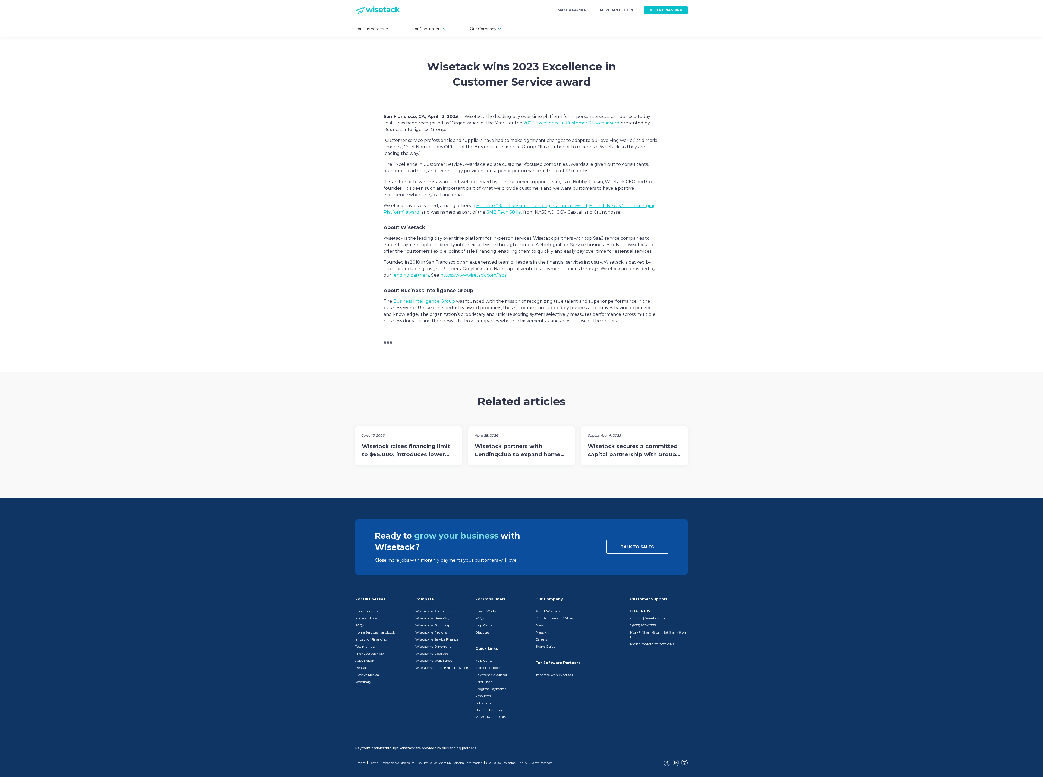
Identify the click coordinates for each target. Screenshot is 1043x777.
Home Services (366, 611)
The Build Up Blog (489, 710)
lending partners (410, 275)
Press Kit (542, 632)
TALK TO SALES (637, 546)
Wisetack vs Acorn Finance (436, 611)
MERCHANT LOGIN (490, 717)
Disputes (482, 632)
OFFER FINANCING (665, 10)
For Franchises (366, 618)
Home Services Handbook (375, 632)
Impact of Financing (371, 639)
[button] (371, 28)
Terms (373, 763)
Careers (541, 639)
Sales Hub (483, 703)
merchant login (616, 10)
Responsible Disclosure (398, 763)
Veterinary (363, 682)
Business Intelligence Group (424, 301)
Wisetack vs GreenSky (432, 618)
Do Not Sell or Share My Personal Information (450, 763)
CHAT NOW (640, 611)
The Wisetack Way (369, 653)
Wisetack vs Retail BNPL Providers (442, 668)
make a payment (573, 10)
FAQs (359, 625)
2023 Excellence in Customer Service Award (571, 123)
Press (539, 625)
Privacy (360, 763)
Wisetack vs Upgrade (431, 653)
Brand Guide (545, 646)
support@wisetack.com (649, 618)
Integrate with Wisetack (554, 675)
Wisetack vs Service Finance (436, 639)
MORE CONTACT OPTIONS (652, 644)
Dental (360, 668)
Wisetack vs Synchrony (433, 646)
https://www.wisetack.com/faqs (473, 275)
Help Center (484, 625)
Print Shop (483, 682)
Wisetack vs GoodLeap (432, 625)
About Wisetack (547, 611)
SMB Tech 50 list (504, 212)
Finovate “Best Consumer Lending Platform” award (531, 205)
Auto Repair (364, 661)
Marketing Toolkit (489, 668)
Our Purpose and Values (554, 618)
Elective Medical (367, 675)
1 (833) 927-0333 (643, 625)
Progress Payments (490, 689)
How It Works (485, 611)
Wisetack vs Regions (431, 632)
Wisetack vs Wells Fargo (433, 661)
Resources (483, 696)
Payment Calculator (491, 675)
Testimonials (365, 646)
